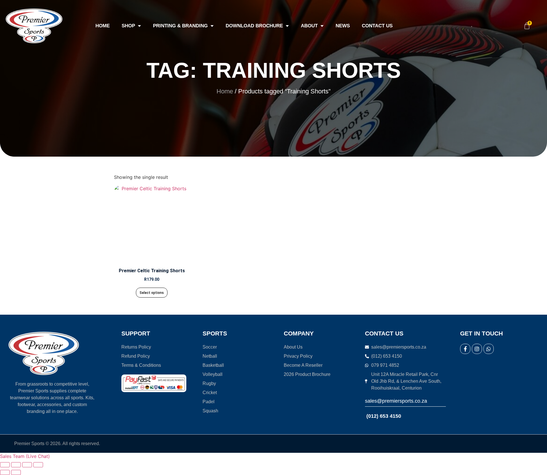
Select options (152, 293)
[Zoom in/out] (5, 464)
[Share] (27, 464)
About (309, 25)
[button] (25, 456)
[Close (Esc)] (38, 464)
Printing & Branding (180, 25)
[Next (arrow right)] (16, 472)
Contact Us (377, 25)
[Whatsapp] (488, 349)
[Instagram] (477, 349)
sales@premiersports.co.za (396, 401)
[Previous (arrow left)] (5, 472)
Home (102, 25)
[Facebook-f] (465, 349)
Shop (128, 25)
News (343, 25)
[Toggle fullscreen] (16, 464)
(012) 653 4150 (383, 416)
